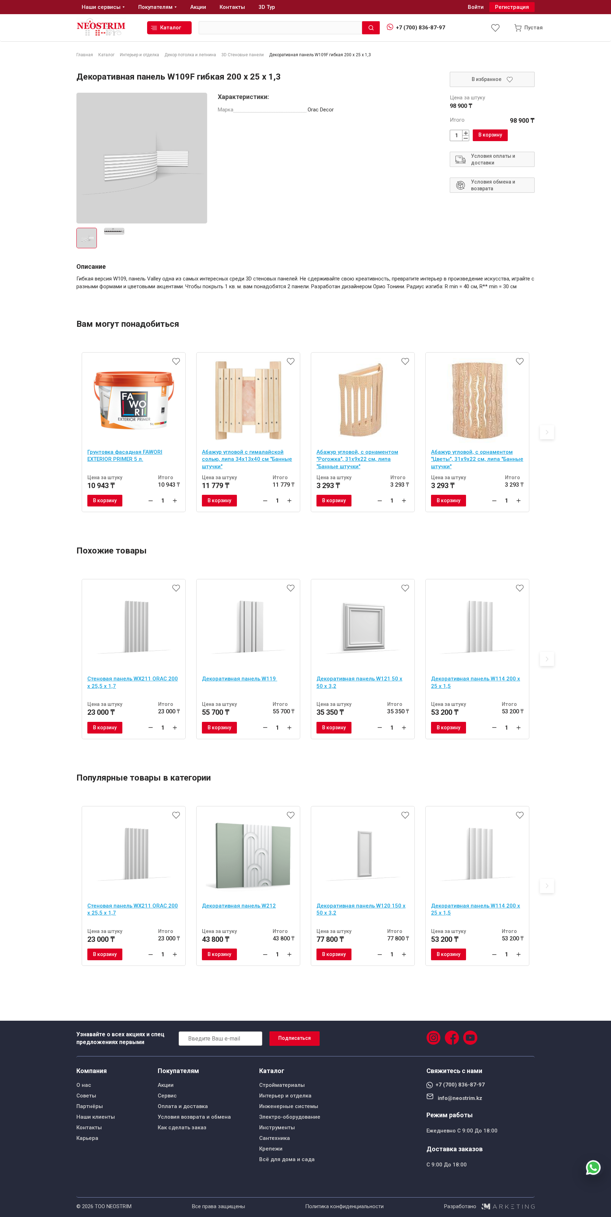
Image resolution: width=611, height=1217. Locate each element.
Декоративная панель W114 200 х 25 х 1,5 (475, 682)
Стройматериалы (282, 1085)
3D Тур (266, 7)
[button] (547, 432)
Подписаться (294, 1038)
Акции (166, 1085)
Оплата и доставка (183, 1106)
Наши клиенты (95, 1117)
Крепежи (271, 1149)
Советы (86, 1096)
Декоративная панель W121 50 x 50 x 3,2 (359, 682)
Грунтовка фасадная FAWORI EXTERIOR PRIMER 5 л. (124, 456)
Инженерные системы (288, 1106)
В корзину (490, 135)
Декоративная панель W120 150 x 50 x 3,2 (361, 909)
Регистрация (512, 7)
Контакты (89, 1127)
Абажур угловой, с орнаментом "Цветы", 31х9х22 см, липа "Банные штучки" (477, 459)
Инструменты (277, 1127)
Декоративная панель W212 (239, 906)
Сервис (167, 1096)
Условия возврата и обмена (194, 1117)
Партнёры (89, 1106)
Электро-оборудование (289, 1117)
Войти (476, 7)
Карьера (87, 1138)
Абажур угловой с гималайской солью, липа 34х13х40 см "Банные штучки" (247, 459)
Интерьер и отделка (285, 1096)
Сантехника (274, 1138)
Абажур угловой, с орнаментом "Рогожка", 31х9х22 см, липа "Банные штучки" (357, 459)
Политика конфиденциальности (344, 1206)
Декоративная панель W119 (239, 679)
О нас (83, 1085)
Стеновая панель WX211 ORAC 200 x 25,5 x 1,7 (132, 682)
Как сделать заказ (182, 1127)
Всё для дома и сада (287, 1159)
